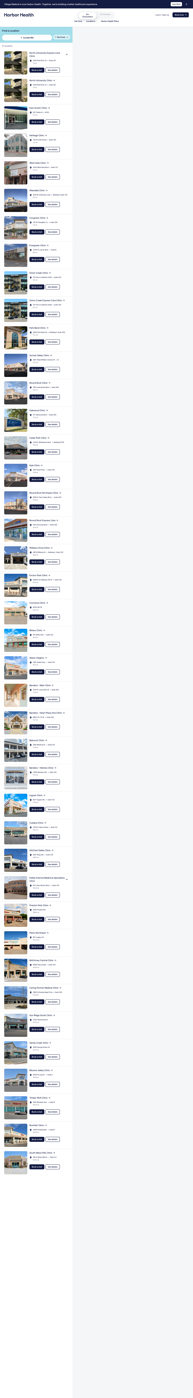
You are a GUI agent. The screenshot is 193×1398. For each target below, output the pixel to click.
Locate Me (28, 37)
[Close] (186, 4)
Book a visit (37, 70)
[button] (91, 21)
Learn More (176, 4)
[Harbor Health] (19, 15)
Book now (179, 15)
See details (53, 70)
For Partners (105, 14)
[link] (78, 21)
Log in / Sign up (162, 15)
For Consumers (87, 15)
